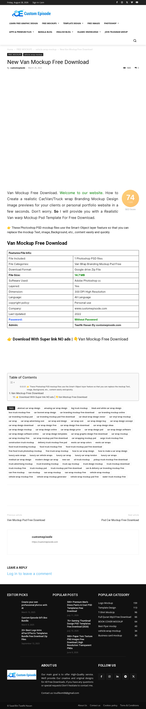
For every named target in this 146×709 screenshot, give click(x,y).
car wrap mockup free (19, 438)
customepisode (17, 67)
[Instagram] (122, 3)
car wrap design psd (94, 429)
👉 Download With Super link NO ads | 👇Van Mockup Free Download (51, 397)
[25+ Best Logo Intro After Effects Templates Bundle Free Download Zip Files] (13, 633)
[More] (84, 75)
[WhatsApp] (35, 75)
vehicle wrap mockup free (21, 476)
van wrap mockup (52, 472)
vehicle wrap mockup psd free (85, 476)
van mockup (34, 472)
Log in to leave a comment (29, 574)
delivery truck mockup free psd (52, 442)
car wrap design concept (121, 421)
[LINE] (68, 75)
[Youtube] (137, 3)
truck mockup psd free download (66, 468)
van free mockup (17, 472)
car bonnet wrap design (45, 412)
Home (10, 49)
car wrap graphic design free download (89, 433)
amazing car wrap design (55, 408)
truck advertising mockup (21, 463)
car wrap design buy (96, 421)
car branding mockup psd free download (56, 416)
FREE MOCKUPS (24, 49)
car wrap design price (71, 429)
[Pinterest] (27, 75)
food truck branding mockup (22, 446)
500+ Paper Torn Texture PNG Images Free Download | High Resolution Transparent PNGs (79, 642)
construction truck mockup (21, 442)
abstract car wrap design (28, 408)
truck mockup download (118, 463)
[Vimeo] (132, 3)
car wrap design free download (74, 425)
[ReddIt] (51, 75)
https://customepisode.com (45, 542)
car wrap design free (46, 425)
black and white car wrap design (106, 408)
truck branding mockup (47, 463)
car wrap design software (119, 429)
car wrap (13, 421)
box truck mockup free (19, 412)
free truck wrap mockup (57, 451)
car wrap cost (77, 421)
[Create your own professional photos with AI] (13, 605)
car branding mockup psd (21, 416)
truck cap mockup (70, 463)
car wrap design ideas (103, 425)
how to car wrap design (83, 451)
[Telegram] (59, 75)
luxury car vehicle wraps (41, 455)
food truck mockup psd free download (84, 446)
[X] (127, 3)
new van (66, 459)
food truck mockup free (51, 446)
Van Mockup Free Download (27, 393)
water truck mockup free (114, 476)
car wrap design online (46, 429)
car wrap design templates (55, 433)
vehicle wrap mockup (46, 49)
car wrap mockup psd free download (50, 438)
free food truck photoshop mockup (25, 451)
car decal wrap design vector (92, 416)
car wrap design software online (24, 433)
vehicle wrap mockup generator (52, 476)
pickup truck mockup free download (111, 459)
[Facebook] (117, 3)
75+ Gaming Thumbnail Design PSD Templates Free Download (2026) (79, 624)
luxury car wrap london (86, 455)
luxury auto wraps (17, 455)
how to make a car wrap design (112, 451)
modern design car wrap (46, 459)
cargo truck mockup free (111, 438)
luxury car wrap (63, 455)
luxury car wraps (109, 455)
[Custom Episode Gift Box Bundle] (13, 620)
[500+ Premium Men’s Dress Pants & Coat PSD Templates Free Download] (59, 605)
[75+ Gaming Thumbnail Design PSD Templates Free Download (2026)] (59, 623)
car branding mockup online (111, 412)
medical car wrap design (20, 459)
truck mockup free (17, 468)
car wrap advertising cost (32, 421)
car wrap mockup (119, 433)
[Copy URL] (76, 75)
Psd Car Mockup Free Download (120, 520)
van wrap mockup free (75, 472)
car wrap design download (21, 425)
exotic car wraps (103, 442)
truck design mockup (93, 463)
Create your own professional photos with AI (34, 605)
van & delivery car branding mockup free (105, 468)
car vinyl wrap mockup (120, 416)
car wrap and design (57, 421)
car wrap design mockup (20, 429)
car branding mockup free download (77, 412)
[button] (135, 40)
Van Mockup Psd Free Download (26, 520)
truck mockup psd (38, 468)
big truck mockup (79, 408)
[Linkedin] (43, 75)
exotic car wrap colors (81, 442)
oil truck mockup (82, 459)
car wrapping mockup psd (84, 438)
